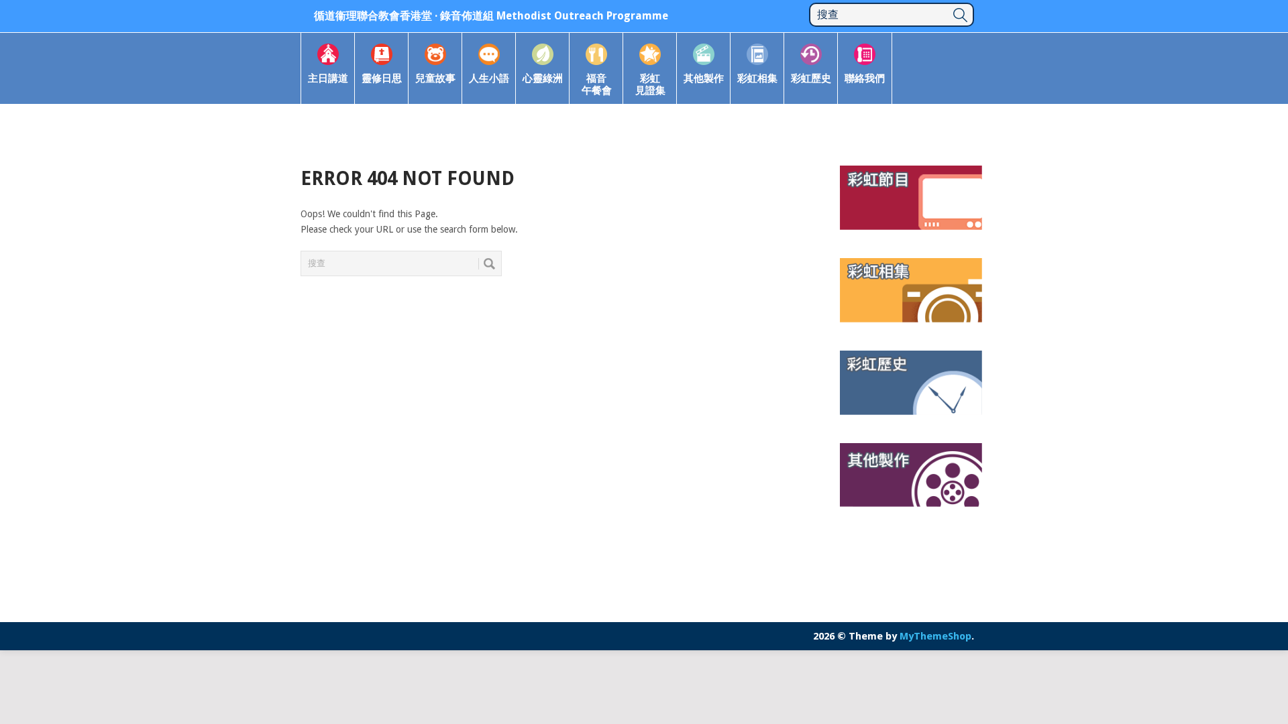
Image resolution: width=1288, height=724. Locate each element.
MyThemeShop (935, 636)
